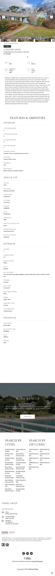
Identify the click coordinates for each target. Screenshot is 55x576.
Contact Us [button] (27, 416)
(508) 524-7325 (9, 518)
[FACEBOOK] (23, 553)
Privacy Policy (33, 569)
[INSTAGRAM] (27, 553)
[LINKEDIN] (31, 553)
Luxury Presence (37, 561)
